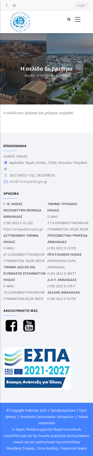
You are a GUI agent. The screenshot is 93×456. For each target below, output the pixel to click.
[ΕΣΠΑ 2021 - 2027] (37, 350)
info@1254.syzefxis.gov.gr (28, 181)
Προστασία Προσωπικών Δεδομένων (46, 416)
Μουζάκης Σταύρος (21, 448)
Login (81, 5)
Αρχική (30, 75)
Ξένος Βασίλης (47, 448)
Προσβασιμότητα (62, 410)
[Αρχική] (20, 22)
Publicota (32, 410)
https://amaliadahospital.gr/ (23, 229)
